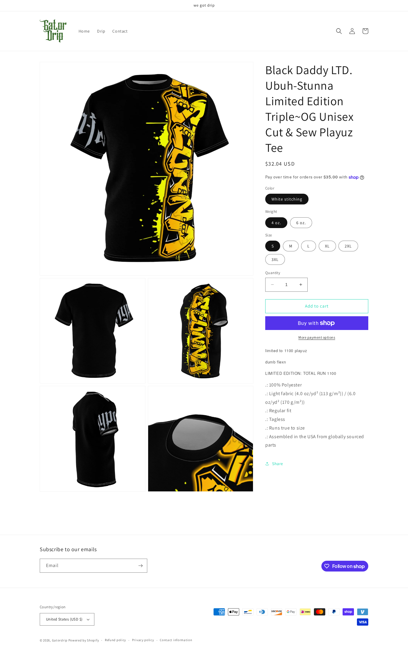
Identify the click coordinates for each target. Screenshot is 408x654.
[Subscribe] (140, 566)
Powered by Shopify (83, 640)
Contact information (176, 640)
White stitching (287, 199)
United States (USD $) (64, 619)
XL (327, 246)
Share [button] (277, 463)
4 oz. (276, 222)
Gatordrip (60, 640)
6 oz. (301, 222)
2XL (348, 246)
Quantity (272, 272)
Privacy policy (143, 640)
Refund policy (115, 640)
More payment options (316, 337)
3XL (275, 259)
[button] (339, 31)
